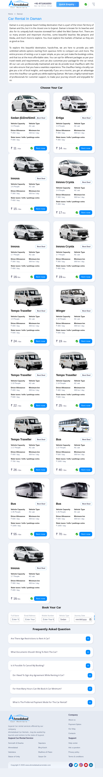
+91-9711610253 (42, 3)
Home (10, 14)
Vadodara (12, 752)
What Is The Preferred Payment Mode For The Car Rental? (40, 702)
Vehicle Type (64, 616)
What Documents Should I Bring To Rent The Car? (34, 652)
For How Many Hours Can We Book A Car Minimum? (37, 688)
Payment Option (74, 724)
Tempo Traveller (21, 310)
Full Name (15, 616)
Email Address (29, 616)
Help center (73, 743)
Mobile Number (48, 616)
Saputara (42, 743)
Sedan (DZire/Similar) (25, 117)
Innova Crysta (65, 182)
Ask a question (74, 748)
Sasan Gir (42, 757)
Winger (60, 310)
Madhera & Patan (45, 752)
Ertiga (60, 117)
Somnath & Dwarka (15, 743)
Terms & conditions (76, 757)
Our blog (71, 729)
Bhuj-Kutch (42, 748)
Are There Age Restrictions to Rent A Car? (30, 638)
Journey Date (79, 616)
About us (71, 720)
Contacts (71, 733)
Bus (58, 439)
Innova (15, 178)
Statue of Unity (14, 757)
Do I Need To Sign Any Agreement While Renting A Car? (38, 675)
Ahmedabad (13, 748)
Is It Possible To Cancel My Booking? (27, 665)
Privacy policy (73, 752)
